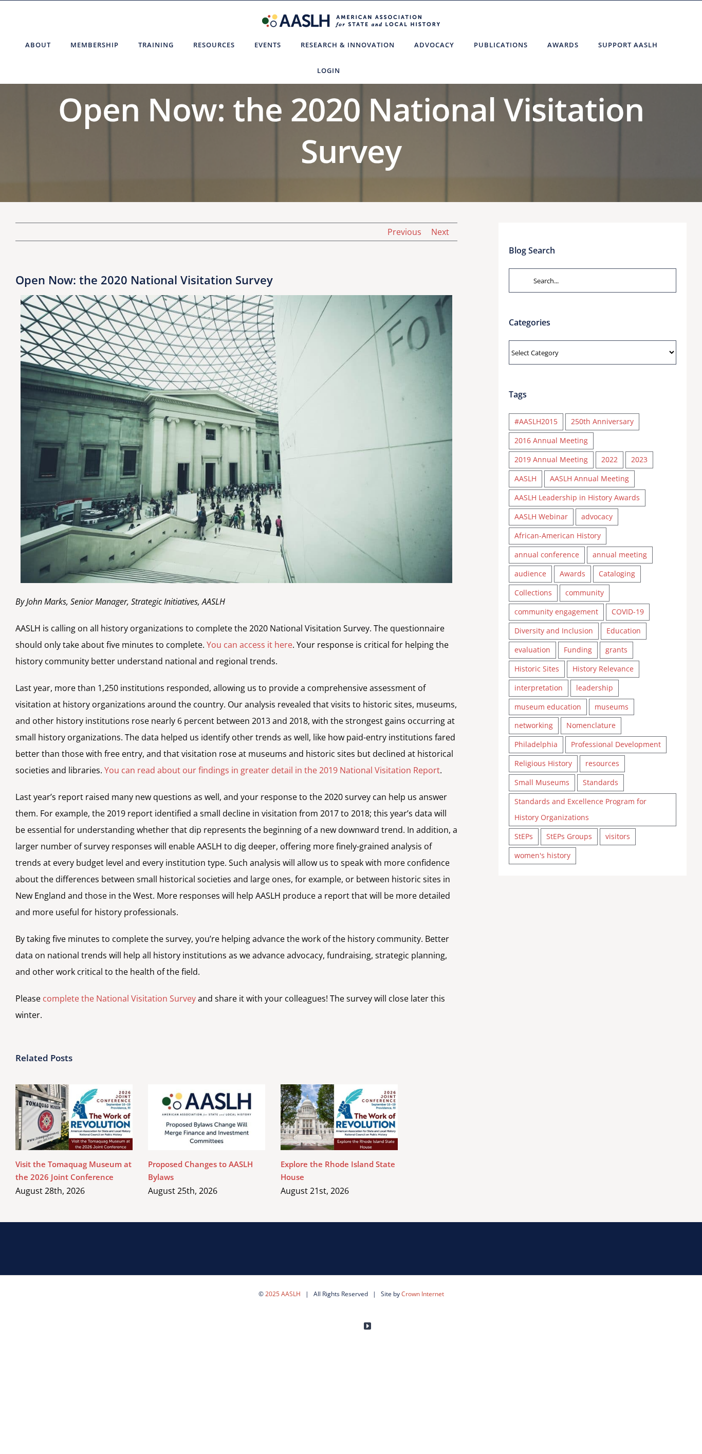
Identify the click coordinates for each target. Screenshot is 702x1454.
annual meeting (620, 554)
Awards (572, 573)
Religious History (543, 763)
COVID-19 (628, 611)
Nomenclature (591, 725)
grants (616, 650)
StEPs (523, 836)
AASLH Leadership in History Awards (577, 497)
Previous (404, 232)
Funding (578, 650)
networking (533, 725)
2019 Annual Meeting (551, 459)
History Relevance (603, 669)
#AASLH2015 (536, 421)
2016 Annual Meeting (551, 440)
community (584, 592)
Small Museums (541, 782)
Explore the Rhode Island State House (324, 1117)
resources (602, 763)
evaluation (532, 650)
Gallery (89, 1117)
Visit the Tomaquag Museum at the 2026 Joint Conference (59, 1117)
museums (612, 707)
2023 (639, 459)
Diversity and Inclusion (553, 630)
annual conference (546, 554)
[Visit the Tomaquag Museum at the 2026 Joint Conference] (74, 1117)
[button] (362, 70)
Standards (600, 782)
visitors (617, 836)
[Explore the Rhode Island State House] (339, 1117)
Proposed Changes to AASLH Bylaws (192, 1117)
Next (440, 232)
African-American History (557, 535)
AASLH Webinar (541, 516)
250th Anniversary (602, 421)
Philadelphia (536, 744)
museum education (547, 707)
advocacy (597, 516)
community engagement (556, 611)
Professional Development (616, 744)
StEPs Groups (569, 836)
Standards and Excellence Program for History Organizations (580, 809)
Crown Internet (422, 1293)
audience (530, 573)
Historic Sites (536, 669)
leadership (594, 688)
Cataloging (617, 573)
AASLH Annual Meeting (589, 478)
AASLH (525, 478)
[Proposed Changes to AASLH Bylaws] (206, 1117)
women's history (542, 855)
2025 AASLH (283, 1293)
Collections (533, 592)
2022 (609, 459)
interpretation (538, 688)
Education (623, 630)
